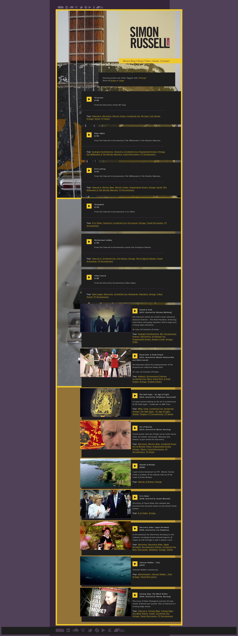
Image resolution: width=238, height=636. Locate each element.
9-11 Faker (97, 223)
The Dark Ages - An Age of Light (155, 412)
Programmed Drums (148, 152)
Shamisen (143, 294)
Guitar (152, 614)
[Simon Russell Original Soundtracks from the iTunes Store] (86, 8)
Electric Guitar (119, 116)
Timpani (143, 414)
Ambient (142, 376)
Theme (135, 414)
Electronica (146, 337)
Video (148, 61)
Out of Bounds (138, 447)
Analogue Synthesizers (102, 152)
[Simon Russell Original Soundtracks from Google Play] (90, 8)
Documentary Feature (156, 376)
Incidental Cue (133, 116)
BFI (161, 334)
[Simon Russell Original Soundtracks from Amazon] (94, 8)
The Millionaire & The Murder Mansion (104, 154)
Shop (140, 61)
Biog (133, 61)
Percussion (133, 223)
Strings (90, 119)
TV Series (105, 119)
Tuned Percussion (131, 154)
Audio (156, 61)
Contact (165, 61)
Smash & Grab (158, 339)
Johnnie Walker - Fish (162, 574)
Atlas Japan (97, 294)
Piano (149, 379)
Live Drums (155, 116)
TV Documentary (148, 154)
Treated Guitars (155, 382)
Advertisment (144, 574)
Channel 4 (96, 116)
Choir (146, 409)
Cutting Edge (154, 611)
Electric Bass (108, 187)
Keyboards (133, 294)
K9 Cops (144, 116)
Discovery (106, 116)
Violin (135, 342)
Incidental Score (168, 444)
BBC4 (140, 409)
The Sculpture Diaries (146, 259)
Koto (134, 550)
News (126, 61)
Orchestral (168, 409)
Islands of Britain (146, 482)
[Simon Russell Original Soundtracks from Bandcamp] (99, 8)
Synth (97, 119)
